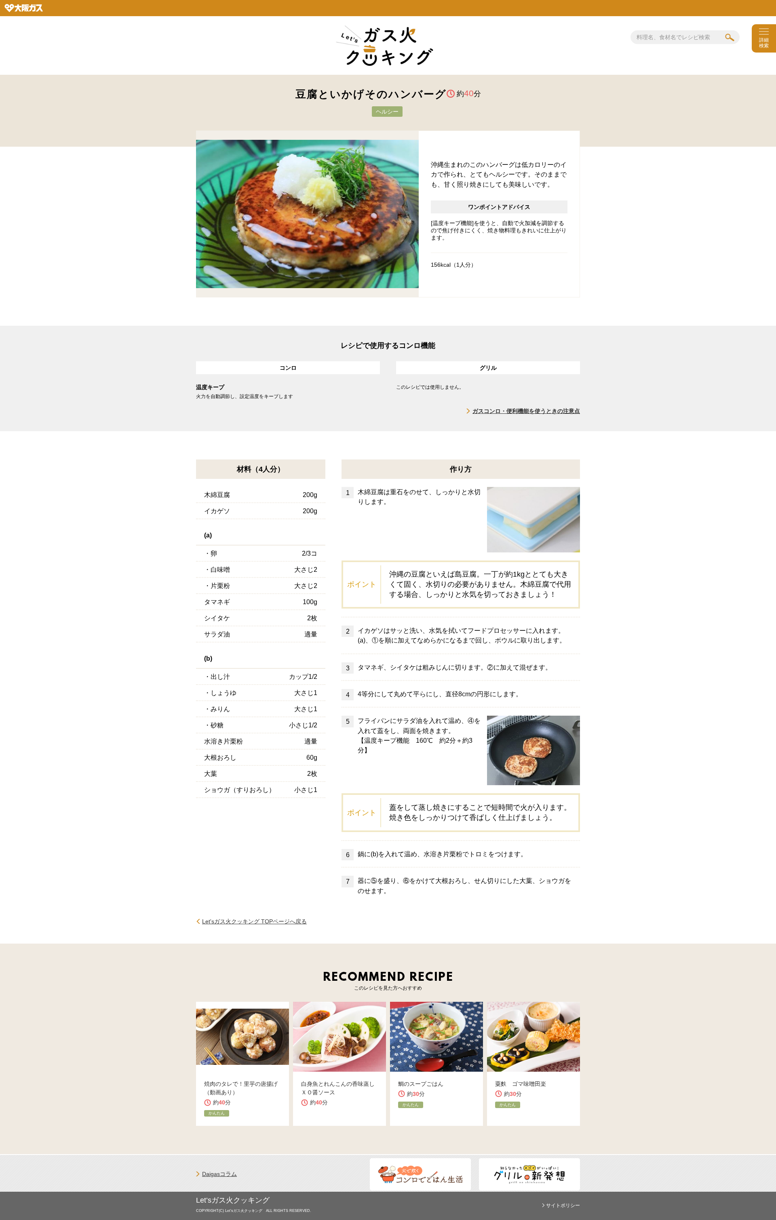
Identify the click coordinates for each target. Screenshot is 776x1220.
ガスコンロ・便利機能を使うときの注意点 (526, 411)
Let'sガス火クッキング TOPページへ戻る (254, 921)
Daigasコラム (219, 1174)
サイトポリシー (563, 1205)
